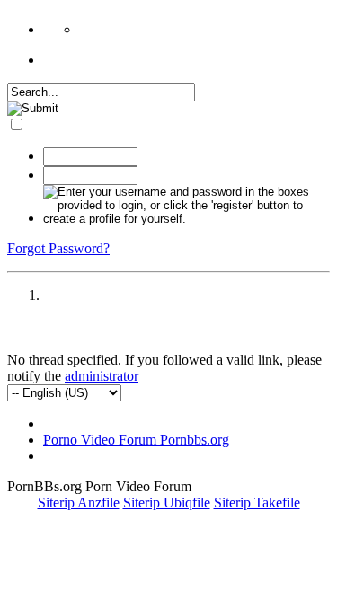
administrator (101, 375)
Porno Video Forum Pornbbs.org (136, 439)
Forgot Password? (58, 248)
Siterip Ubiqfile (166, 502)
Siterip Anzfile (79, 502)
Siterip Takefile (257, 502)
